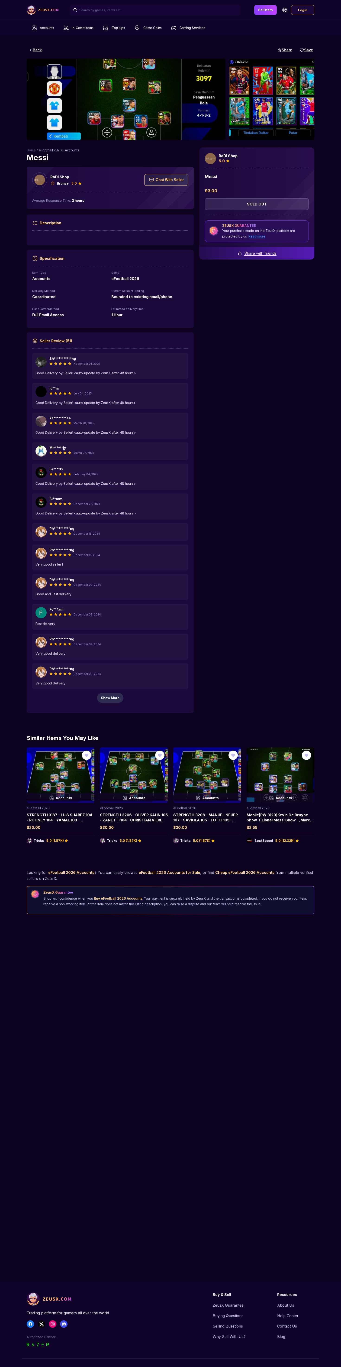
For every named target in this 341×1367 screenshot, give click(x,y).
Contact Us (287, 1326)
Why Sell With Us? (229, 1336)
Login (302, 10)
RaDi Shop (59, 177)
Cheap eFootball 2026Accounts (244, 872)
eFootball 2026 (38, 808)
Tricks (39, 841)
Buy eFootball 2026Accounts (118, 898)
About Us (285, 1305)
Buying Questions (228, 1315)
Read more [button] (256, 236)
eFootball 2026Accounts (71, 872)
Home (31, 150)
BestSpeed (263, 841)
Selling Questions (228, 1326)
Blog (281, 1336)
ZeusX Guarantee (228, 1305)
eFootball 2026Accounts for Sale (169, 872)
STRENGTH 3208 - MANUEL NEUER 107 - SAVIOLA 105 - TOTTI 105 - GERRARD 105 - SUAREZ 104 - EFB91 (205, 820)
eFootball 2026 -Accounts (59, 150)
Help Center (288, 1315)
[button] (284, 10)
